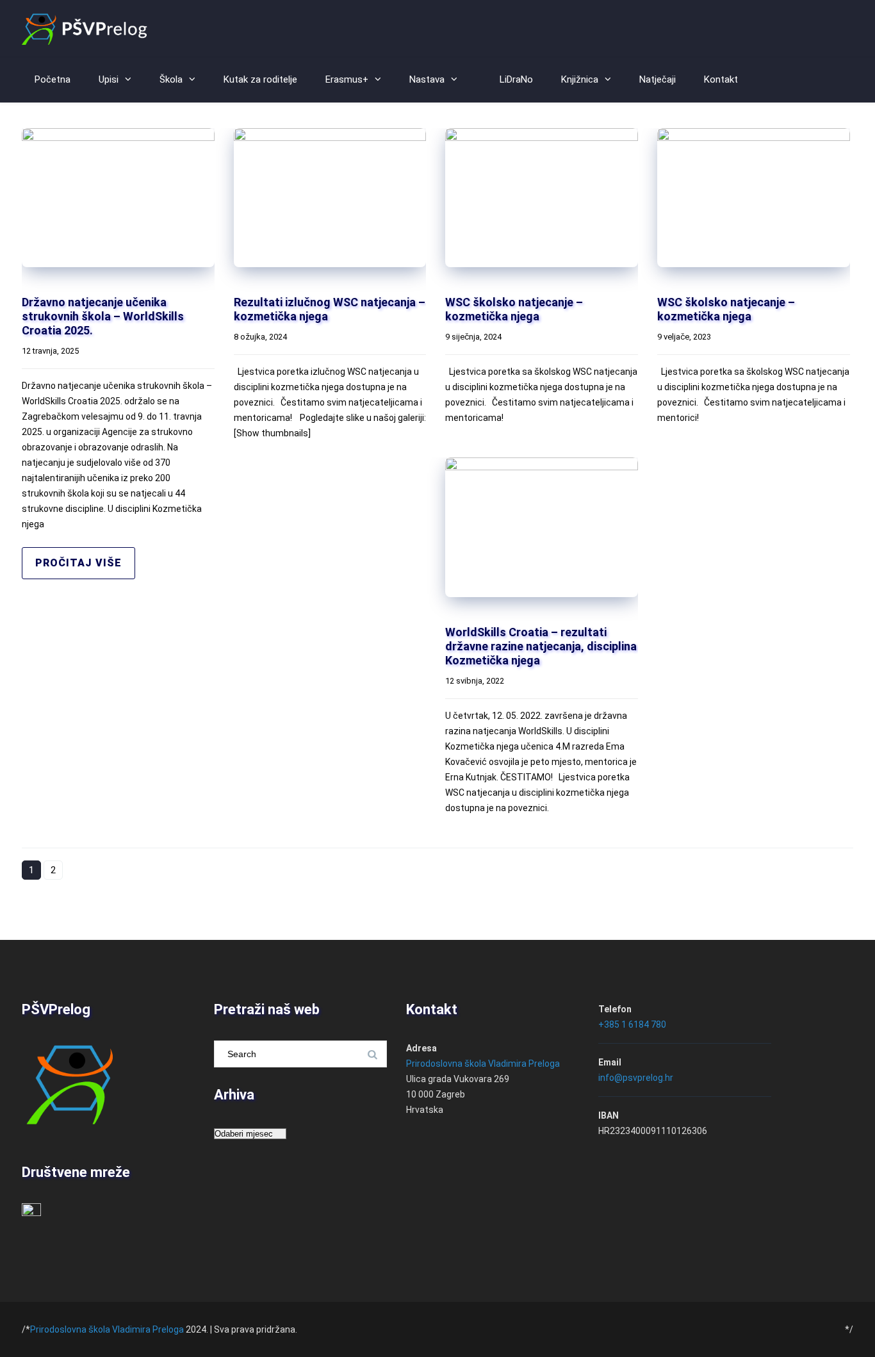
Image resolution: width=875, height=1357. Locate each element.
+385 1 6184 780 (632, 1024)
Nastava (427, 79)
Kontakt (721, 79)
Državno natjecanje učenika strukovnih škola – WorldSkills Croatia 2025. (103, 316)
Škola (171, 79)
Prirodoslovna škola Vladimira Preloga (483, 1063)
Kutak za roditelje (260, 79)
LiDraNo (516, 79)
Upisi (109, 79)
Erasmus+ (346, 79)
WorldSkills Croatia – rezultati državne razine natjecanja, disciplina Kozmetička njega (541, 646)
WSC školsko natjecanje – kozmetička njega (514, 309)
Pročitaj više (78, 563)
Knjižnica (579, 79)
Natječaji (657, 79)
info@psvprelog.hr (635, 1078)
